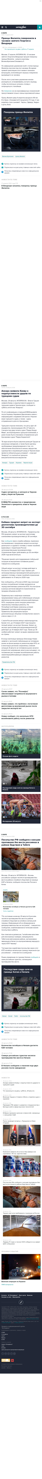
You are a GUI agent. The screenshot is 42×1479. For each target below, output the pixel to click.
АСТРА (3, 1339)
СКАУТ (3, 1336)
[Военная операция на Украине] (21, 1279)
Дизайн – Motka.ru (6, 1368)
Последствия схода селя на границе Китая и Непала (18, 970)
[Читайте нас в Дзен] (2, 1353)
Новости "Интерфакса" (7, 1344)
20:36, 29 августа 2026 (8, 387)
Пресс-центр (22, 1295)
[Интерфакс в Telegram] (5, 1353)
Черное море (27, 463)
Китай (10, 1016)
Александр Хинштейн (9, 304)
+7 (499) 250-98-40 (6, 1322)
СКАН (2, 1346)
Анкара (4, 463)
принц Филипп (20, 156)
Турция (11, 463)
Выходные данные (6, 1366)
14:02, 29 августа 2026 (8, 519)
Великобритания (7, 156)
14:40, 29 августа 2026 (7, 836)
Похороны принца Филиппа (18, 112)
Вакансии (29, 1295)
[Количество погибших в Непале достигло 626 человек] (11, 902)
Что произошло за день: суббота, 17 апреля (19, 49)
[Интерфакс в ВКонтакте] (8, 1353)
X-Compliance (4, 1334)
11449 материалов (7, 1284)
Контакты (4, 1295)
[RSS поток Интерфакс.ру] (11, 1353)
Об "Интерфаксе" (13, 1295)
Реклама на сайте (6, 1297)
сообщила (8, 541)
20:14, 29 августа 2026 (8, 201)
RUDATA (3, 1348)
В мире (4, 33)
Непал (4, 1016)
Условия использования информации (11, 1364)
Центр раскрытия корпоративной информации (12, 1349)
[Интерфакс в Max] (14, 1353)
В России (5, 199)
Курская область (24, 304)
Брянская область (8, 308)
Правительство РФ (8, 662)
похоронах (8, 91)
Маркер (3, 1337)
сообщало (34, 957)
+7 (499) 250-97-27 (18, 1322)
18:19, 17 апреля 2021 (7, 35)
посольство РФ (25, 1016)
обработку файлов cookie (32, 1319)
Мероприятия (16, 1297)
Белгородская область (24, 308)
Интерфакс (21, 27)
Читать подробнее (19, 909)
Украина (18, 463)
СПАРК (3, 1332)
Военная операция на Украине (13, 1282)
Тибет (16, 1016)
